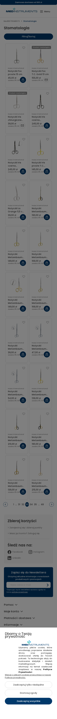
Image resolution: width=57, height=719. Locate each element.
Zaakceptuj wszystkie (28, 701)
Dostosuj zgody (28, 692)
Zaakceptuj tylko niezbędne (28, 684)
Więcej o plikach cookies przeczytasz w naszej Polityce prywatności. (28, 676)
